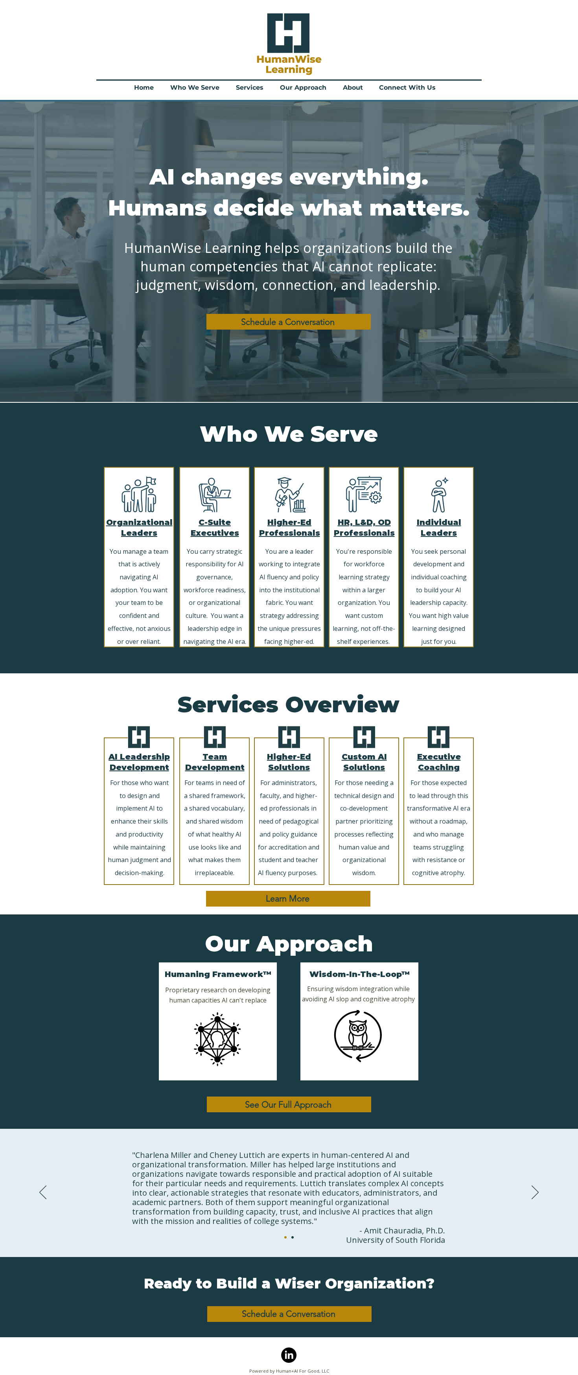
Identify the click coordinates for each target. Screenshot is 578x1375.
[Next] (535, 1192)
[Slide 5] (292, 1237)
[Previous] (42, 1192)
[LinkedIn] (288, 1355)
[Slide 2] (285, 1237)
